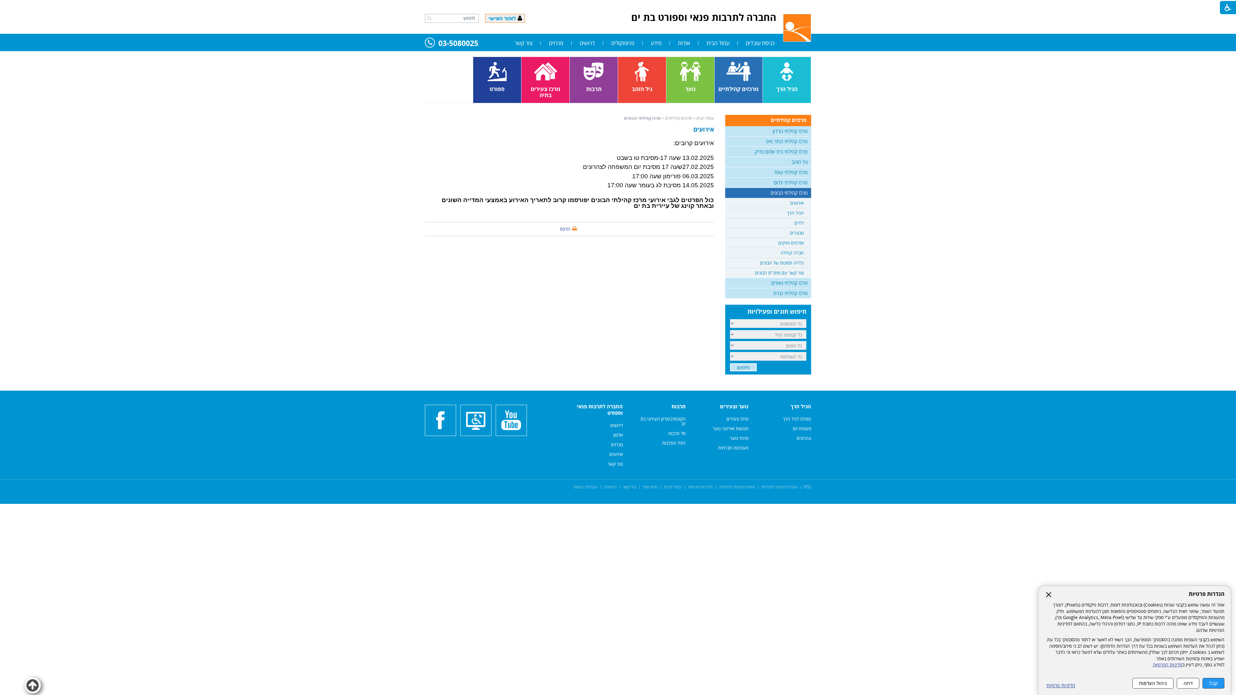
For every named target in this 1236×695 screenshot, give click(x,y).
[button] (429, 18)
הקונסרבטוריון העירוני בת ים (663, 421)
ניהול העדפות (1153, 683)
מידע (656, 43)
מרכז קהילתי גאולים (789, 283)
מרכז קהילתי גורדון (790, 131)
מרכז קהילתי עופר (791, 172)
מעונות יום (802, 428)
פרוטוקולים (622, 43)
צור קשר (523, 43)
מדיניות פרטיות (1060, 685)
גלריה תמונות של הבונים (782, 263)
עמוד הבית (718, 43)
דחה (1188, 683)
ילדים (799, 223)
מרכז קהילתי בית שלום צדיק (781, 151)
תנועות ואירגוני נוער (730, 428)
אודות (684, 43)
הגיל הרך (795, 213)
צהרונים (804, 438)
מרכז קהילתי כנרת (790, 293)
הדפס (565, 229)
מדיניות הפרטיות (1167, 665)
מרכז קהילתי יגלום (791, 182)
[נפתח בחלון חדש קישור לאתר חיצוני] (511, 420)
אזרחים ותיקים (791, 243)
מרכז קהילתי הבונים (642, 118)
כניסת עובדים (760, 43)
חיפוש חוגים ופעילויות (776, 311)
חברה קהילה (792, 253)
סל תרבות (677, 433)
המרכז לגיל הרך (797, 419)
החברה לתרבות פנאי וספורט (600, 409)
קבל (1213, 683)
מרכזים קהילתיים (678, 118)
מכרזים (556, 43)
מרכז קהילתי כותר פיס (787, 141)
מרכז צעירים (737, 419)
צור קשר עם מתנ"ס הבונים (779, 273)
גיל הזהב (799, 162)
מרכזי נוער (739, 438)
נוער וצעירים (734, 406)
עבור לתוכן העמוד (618, 6)
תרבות (678, 406)
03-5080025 (458, 43)
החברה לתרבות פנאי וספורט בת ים (703, 17)
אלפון (618, 435)
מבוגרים (797, 233)
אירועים (703, 129)
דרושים (587, 43)
